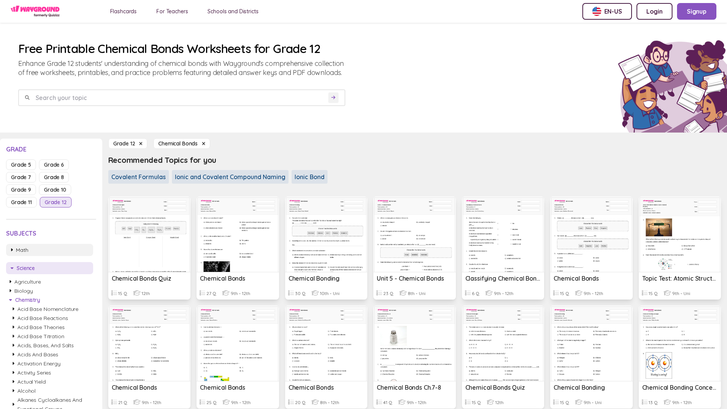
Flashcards (123, 11)
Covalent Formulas (138, 177)
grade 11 (21, 202)
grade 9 (21, 189)
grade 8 (54, 177)
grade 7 (21, 177)
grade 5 (21, 164)
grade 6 (54, 164)
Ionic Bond (309, 177)
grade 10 (55, 189)
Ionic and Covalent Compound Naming (230, 177)
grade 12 (56, 202)
